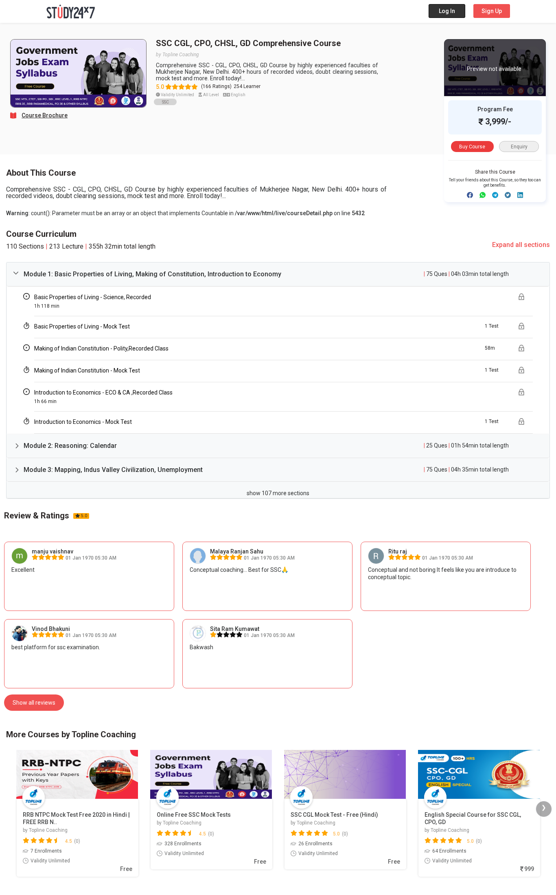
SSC (165, 102)
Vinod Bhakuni (51, 629)
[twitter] (508, 195)
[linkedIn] (520, 195)
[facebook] (470, 195)
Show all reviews (34, 702)
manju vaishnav (52, 551)
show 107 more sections (278, 493)
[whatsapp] (482, 195)
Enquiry (519, 147)
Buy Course (472, 147)
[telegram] (495, 195)
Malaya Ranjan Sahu (236, 551)
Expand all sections (521, 245)
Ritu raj (397, 551)
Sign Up (492, 11)
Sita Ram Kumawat (234, 629)
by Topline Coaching (177, 54)
